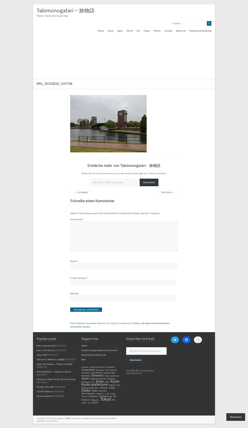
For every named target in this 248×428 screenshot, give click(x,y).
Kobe (100, 381)
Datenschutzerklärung (200, 30)
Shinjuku (84, 396)
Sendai (113, 394)
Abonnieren (149, 182)
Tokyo (105, 399)
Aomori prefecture (97, 367)
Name (74, 261)
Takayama (95, 400)
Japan (120, 30)
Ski (114, 396)
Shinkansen (93, 396)
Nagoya (112, 385)
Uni (138, 30)
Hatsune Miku (109, 373)
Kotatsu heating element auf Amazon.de (99, 350)
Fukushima (85, 373)
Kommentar (77, 219)
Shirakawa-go (105, 396)
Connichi (110, 367)
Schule (107, 394)
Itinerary (97, 375)
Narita (118, 385)
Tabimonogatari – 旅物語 (66, 10)
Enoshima (100, 370)
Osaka (85, 390)
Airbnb (84, 345)
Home (101, 30)
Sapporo (100, 393)
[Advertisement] (124, 56)
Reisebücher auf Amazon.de (93, 355)
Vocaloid (84, 403)
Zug (89, 403)
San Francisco (88, 393)
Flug (106, 370)
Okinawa (104, 388)
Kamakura (111, 378)
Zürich (129, 30)
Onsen (112, 387)
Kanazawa (85, 382)
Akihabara (84, 367)
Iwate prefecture (112, 376)
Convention (88, 369)
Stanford (85, 400)
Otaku (147, 30)
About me (181, 30)
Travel (110, 30)
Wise (83, 359)
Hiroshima (85, 375)
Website (74, 293)
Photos (157, 30)
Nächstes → (167, 192)
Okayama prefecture (90, 388)
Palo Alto (102, 391)
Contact (168, 30)
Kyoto (115, 381)
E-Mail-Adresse (79, 278)
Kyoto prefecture (94, 384)
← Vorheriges (81, 192)
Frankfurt (113, 370)
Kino (93, 382)
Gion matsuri (97, 372)
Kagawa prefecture (98, 378)
